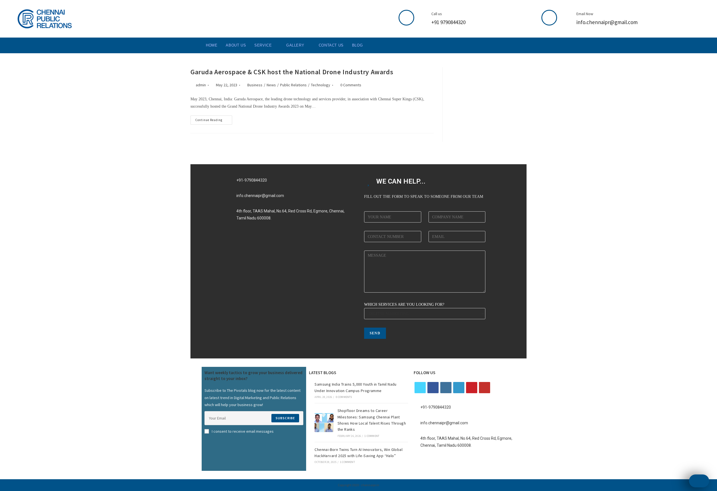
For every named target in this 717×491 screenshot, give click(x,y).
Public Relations (293, 84)
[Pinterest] (471, 387)
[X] (420, 387)
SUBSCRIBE (285, 418)
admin (201, 84)
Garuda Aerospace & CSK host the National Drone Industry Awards (291, 72)
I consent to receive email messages (243, 431)
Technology (320, 84)
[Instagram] (445, 387)
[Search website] (372, 45)
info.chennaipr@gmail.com (607, 22)
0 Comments (350, 84)
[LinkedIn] (458, 387)
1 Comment (371, 436)
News (271, 84)
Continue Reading (213, 118)
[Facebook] (433, 387)
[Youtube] (484, 387)
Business (254, 84)
